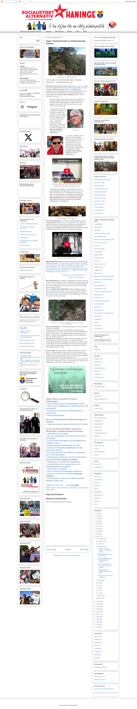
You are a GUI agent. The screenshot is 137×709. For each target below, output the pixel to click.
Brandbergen (98, 386)
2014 (98, 606)
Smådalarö (97, 467)
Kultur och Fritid (99, 242)
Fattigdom (97, 267)
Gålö (95, 455)
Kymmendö (97, 495)
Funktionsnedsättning (100, 301)
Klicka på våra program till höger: (30, 31)
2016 (98, 601)
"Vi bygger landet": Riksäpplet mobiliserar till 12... (105, 571)
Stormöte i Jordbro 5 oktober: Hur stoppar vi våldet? (105, 550)
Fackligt (96, 224)
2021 (98, 526)
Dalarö (96, 464)
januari (100, 598)
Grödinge (97, 430)
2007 (98, 624)
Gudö (96, 371)
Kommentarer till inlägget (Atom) (72, 555)
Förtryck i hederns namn (101, 291)
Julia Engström (98, 195)
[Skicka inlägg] (67, 485)
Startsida (68, 549)
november (101, 541)
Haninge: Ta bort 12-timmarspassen (26, 331)
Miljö (85, 31)
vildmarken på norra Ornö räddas (79, 86)
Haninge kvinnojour (100, 679)
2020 (98, 529)
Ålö (95, 504)
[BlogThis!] (73, 485)
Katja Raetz (97, 185)
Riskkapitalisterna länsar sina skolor (105, 555)
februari (100, 595)
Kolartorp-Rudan (99, 399)
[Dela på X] (74, 485)
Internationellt (98, 236)
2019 (98, 531)
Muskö (96, 485)
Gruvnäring (97, 328)
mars (99, 593)
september (101, 546)
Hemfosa (97, 427)
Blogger (76, 705)
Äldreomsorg (59, 31)
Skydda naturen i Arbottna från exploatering (63, 462)
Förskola (96, 251)
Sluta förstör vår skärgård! (57, 469)
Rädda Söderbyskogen (55, 415)
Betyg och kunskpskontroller (102, 276)
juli (99, 583)
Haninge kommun (99, 676)
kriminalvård (97, 304)
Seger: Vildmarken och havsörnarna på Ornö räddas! (105, 565)
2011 (98, 614)
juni (99, 585)
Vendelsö (97, 359)
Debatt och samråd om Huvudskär (60, 474)
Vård (95, 245)
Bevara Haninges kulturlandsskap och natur (63, 445)
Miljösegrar (75, 487)
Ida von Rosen (98, 198)
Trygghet (48, 31)
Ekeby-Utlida (98, 424)
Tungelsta (97, 421)
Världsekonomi (98, 288)
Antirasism (97, 258)
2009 (98, 619)
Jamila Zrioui (98, 201)
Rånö (95, 501)
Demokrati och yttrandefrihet (102, 313)
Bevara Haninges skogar (27, 343)
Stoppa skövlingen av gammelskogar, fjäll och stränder (67, 424)
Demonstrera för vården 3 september (105, 576)
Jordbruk (97, 297)
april (99, 590)
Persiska (96, 654)
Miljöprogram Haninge (26, 270)
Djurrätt (96, 307)
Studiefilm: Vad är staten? (27, 346)
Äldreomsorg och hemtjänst (102, 239)
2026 (98, 513)
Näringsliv (97, 294)
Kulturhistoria (98, 285)
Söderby (52, 489)
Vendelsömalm (98, 368)
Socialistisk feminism (26, 231)
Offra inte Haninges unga (27, 340)
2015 (98, 604)
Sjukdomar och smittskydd (102, 279)
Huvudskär (97, 479)
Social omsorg (98, 264)
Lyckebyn (97, 374)
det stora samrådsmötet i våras (70, 222)
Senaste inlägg (51, 549)
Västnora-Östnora (99, 433)
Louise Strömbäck (99, 189)
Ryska (96, 657)
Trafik (96, 261)
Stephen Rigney (99, 192)
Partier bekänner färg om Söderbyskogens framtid (65, 404)
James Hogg (98, 207)
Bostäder (97, 255)
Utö (95, 489)
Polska (96, 645)
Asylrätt (96, 227)
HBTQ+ (96, 282)
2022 (98, 524)
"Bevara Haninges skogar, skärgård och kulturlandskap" (61, 290)
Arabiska (96, 639)
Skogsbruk (97, 319)
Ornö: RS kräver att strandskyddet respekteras (64, 471)
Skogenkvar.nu (68, 89)
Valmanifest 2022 (26, 356)
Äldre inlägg (84, 549)
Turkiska (96, 648)
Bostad (69, 31)
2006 (98, 627)
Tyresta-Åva (97, 445)
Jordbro (96, 408)
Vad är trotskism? (25, 245)
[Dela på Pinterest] (78, 485)
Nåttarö (96, 498)
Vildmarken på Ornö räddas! (57, 434)
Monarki (96, 325)
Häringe (96, 436)
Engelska (97, 642)
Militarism (97, 273)
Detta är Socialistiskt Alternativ (28, 223)
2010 (98, 616)
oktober (100, 544)
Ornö (95, 476)
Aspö (95, 482)
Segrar (47, 489)
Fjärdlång (97, 492)
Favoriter (53, 487)
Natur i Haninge (83, 487)
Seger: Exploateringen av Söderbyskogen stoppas (105, 560)
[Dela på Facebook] (76, 485)
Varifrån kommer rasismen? (28, 234)
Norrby (96, 365)
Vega (95, 349)
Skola (77, 31)
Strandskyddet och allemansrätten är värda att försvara (30, 336)
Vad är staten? (24, 237)
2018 (98, 534)
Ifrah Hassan (98, 204)
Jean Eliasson (98, 210)
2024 (98, 518)
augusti (100, 580)
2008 (98, 622)
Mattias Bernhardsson (62, 487)
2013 (98, 609)
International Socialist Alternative (103, 689)
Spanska (96, 636)
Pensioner (97, 310)
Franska (96, 651)
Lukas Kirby (97, 213)
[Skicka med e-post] (71, 485)
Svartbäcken (98, 377)
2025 (98, 516)
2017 (98, 536)
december (101, 538)
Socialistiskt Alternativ (100, 667)
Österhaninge (98, 451)
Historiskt (97, 316)
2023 (98, 521)
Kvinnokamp (98, 248)
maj (99, 588)
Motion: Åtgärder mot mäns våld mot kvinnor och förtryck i (30, 362)
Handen (96, 396)
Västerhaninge (98, 417)
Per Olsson (97, 182)
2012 (98, 611)
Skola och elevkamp (100, 233)
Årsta (95, 448)
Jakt (95, 322)
